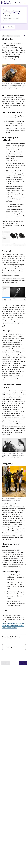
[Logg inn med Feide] (15, 2)
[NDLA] (6, 2)
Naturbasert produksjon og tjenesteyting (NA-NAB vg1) (11, 12)
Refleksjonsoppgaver (11, 571)
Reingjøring (7, 463)
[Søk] (20, 2)
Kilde (4, 610)
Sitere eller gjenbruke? (10, 647)
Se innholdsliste (9, 27)
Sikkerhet (6, 251)
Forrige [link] (7, 663)
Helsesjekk (7, 331)
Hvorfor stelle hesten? (12, 112)
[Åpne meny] (25, 2)
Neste (21, 663)
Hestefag (5, 15)
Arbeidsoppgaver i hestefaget (10, 18)
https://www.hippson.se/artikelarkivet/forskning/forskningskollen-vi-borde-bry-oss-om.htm (13, 626)
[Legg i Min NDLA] (24, 36)
